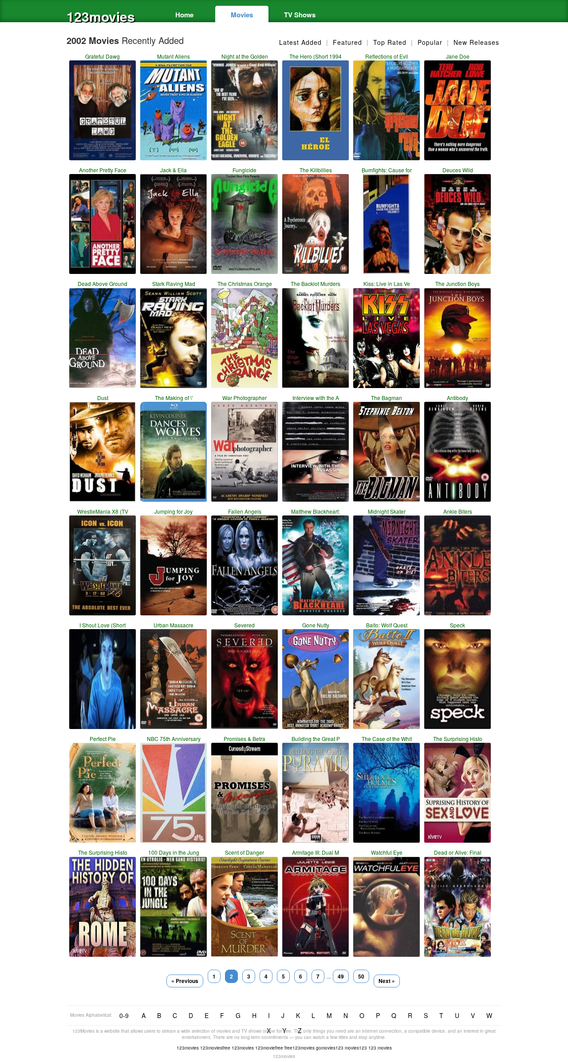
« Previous (184, 981)
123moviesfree (215, 1048)
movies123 (356, 1048)
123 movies (380, 1048)
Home (184, 15)
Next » (387, 981)
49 (341, 976)
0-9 (124, 1015)
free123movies (299, 1048)
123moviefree (269, 1048)
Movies (242, 15)
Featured (347, 42)
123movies (101, 16)
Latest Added (300, 42)
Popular (430, 42)
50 (361, 976)
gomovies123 (329, 1048)
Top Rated (389, 42)
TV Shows (300, 15)
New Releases (476, 42)
